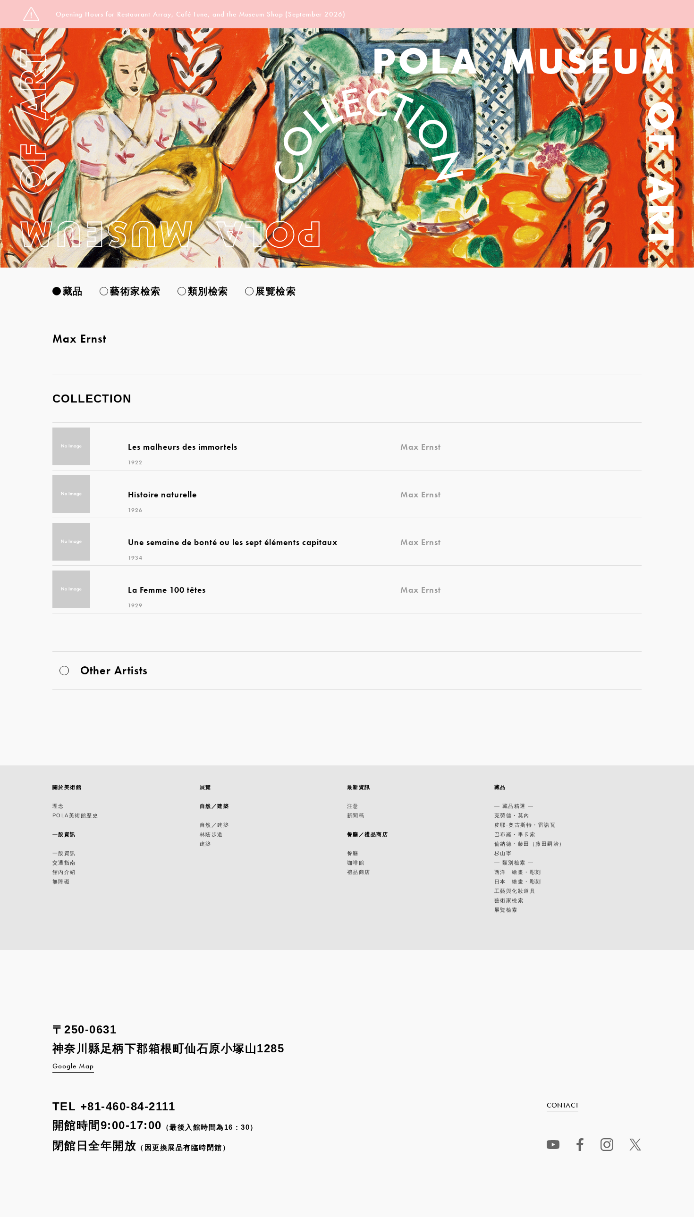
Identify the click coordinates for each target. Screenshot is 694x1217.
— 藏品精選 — (514, 806)
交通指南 (64, 862)
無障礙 (61, 881)
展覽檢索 (275, 291)
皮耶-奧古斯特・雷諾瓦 (525, 825)
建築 (206, 844)
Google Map (73, 1066)
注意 (353, 806)
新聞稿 (356, 815)
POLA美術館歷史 (75, 815)
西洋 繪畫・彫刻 (518, 872)
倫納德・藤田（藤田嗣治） (529, 844)
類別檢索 (208, 291)
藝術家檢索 (135, 291)
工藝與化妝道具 (515, 891)
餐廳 (353, 853)
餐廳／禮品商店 (368, 834)
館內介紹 (64, 872)
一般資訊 (64, 834)
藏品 (73, 291)
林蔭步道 (211, 834)
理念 (58, 806)
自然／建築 (214, 806)
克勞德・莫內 (512, 815)
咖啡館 (356, 862)
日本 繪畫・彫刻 (518, 881)
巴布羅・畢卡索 (515, 834)
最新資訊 (359, 787)
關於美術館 (67, 787)
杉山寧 (503, 853)
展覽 (206, 787)
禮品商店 (359, 872)
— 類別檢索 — (514, 862)
